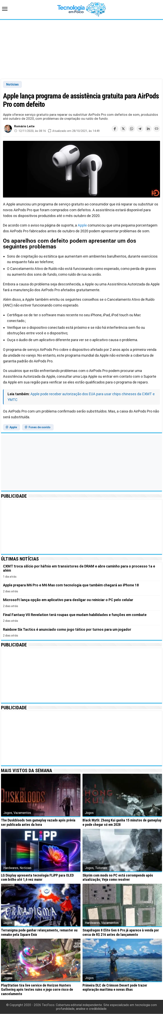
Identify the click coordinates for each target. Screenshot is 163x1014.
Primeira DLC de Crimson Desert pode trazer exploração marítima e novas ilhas (114, 987)
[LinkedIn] (148, 128)
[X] (123, 128)
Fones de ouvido (39, 427)
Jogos (7, 813)
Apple (82, 225)
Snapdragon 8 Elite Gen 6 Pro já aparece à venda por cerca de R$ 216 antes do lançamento (120, 932)
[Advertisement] (81, 49)
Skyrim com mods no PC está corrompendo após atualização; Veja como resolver (117, 877)
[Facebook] (115, 128)
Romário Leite (24, 126)
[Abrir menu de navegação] (6, 9)
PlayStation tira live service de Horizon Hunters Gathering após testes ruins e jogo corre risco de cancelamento (37, 989)
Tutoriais (101, 868)
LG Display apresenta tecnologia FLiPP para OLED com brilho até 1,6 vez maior (37, 877)
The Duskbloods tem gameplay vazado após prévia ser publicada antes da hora (38, 822)
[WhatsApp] (131, 128)
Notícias (12, 84)
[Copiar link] (156, 128)
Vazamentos (22, 813)
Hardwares (10, 868)
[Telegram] (140, 128)
